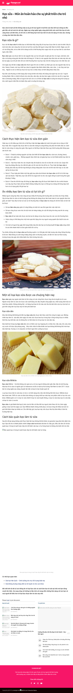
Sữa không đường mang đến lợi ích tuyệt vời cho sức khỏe (25, 584)
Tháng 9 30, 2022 (7, 21)
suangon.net (16, 690)
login (8, 600)
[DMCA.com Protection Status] (28, 690)
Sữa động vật (10, 9)
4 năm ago (14, 611)
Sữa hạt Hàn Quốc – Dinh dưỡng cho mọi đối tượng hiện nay (25, 581)
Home (3, 9)
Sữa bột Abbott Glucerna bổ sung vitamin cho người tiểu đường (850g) (22, 624)
